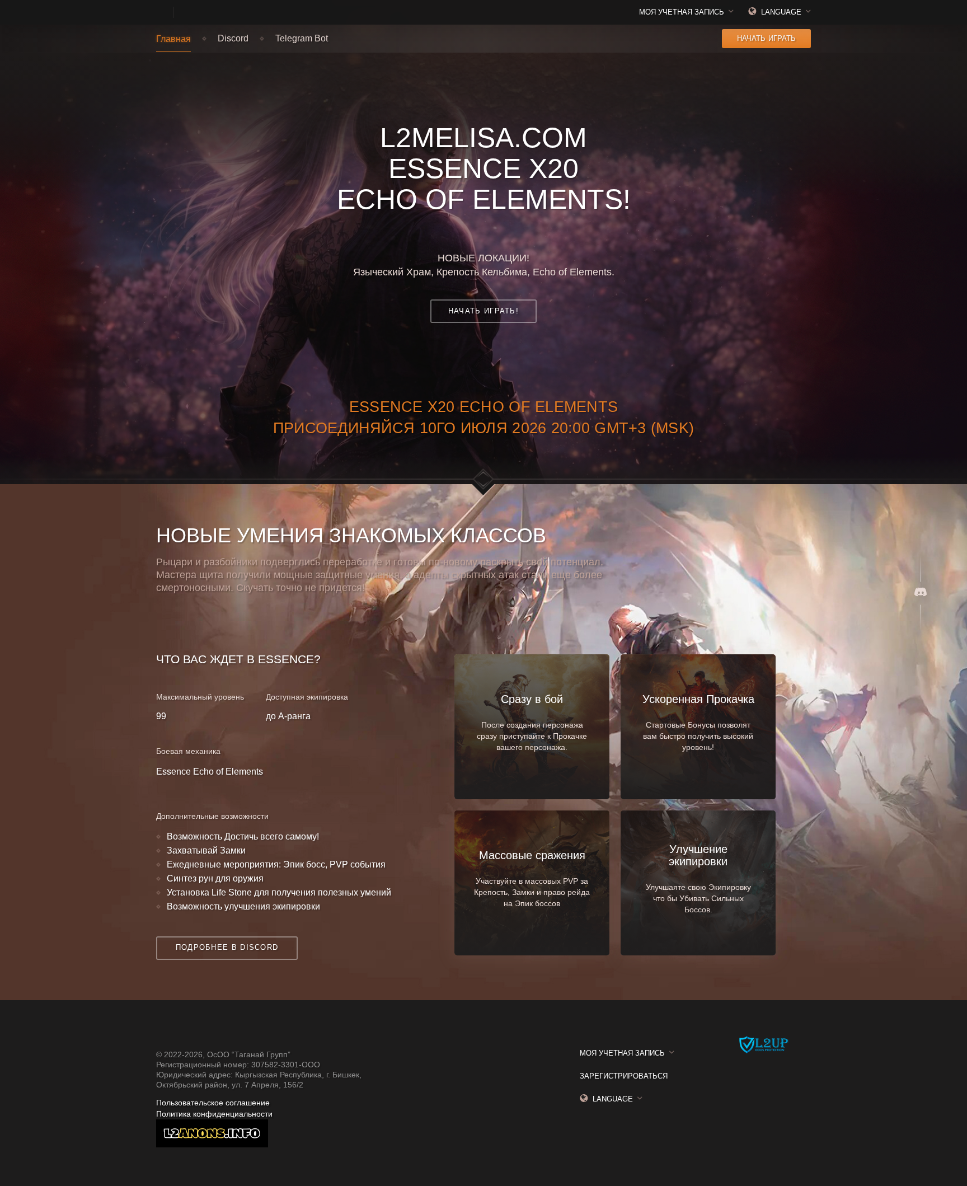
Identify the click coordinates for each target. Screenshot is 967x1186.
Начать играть (766, 38)
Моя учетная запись (681, 12)
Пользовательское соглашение (213, 1102)
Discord (233, 38)
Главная (173, 39)
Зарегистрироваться (624, 1076)
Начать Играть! (483, 311)
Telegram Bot (301, 38)
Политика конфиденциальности (214, 1113)
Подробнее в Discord (227, 947)
